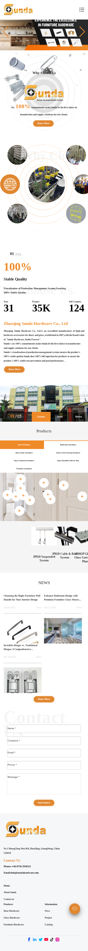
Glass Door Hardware (24, 453)
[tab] (48, 494)
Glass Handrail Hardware (24, 460)
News (47, 911)
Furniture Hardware (24, 469)
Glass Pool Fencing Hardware (68, 453)
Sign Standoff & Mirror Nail (68, 460)
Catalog (49, 924)
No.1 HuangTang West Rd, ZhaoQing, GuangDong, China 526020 (32, 851)
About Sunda (10, 892)
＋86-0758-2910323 (21, 866)
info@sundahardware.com (25, 872)
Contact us (9, 899)
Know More (43, 123)
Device (78, 416)
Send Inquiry (44, 802)
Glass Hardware (12, 918)
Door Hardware (24, 445)
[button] (5, 31)
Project (48, 918)
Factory (41, 416)
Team (60, 416)
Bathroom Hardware (68, 445)
